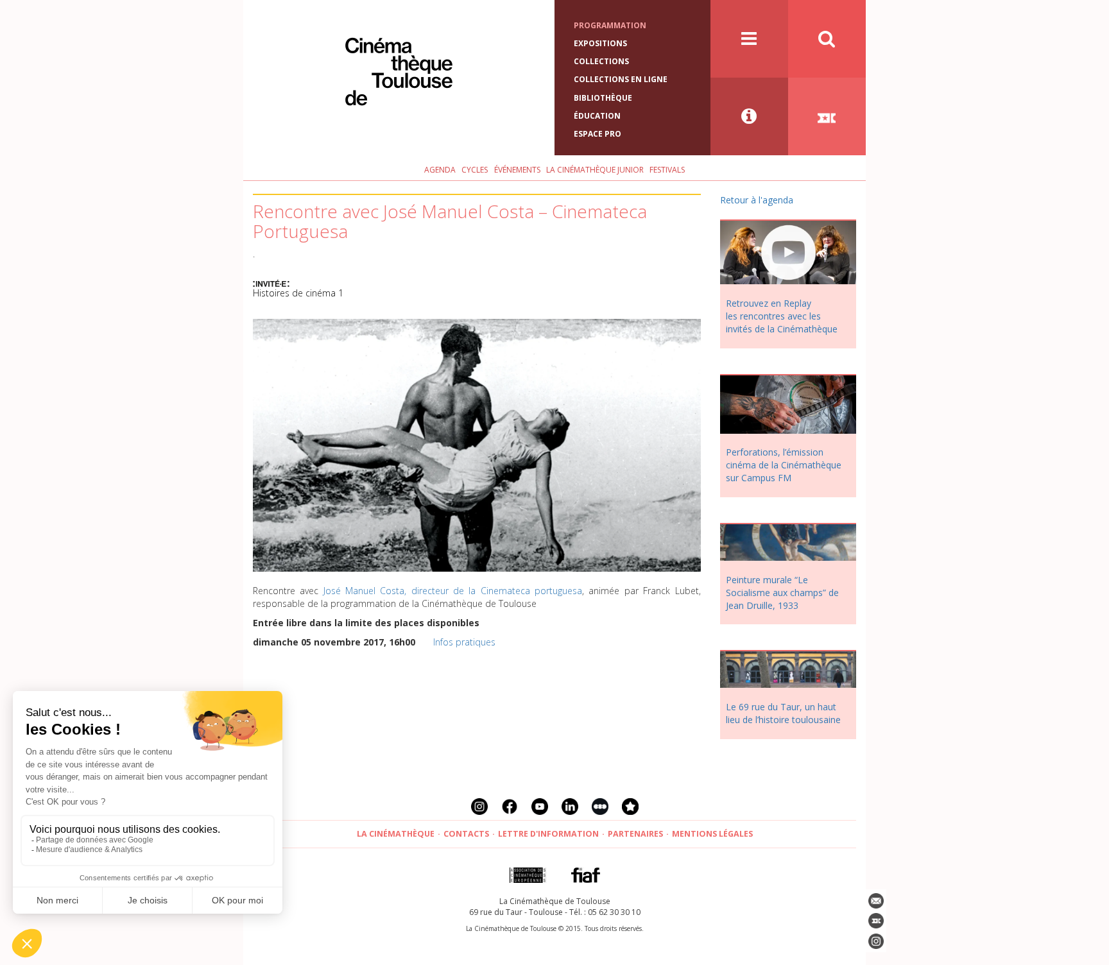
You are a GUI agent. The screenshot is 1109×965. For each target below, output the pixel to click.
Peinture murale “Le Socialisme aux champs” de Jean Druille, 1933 (782, 592)
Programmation (610, 25)
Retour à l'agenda (756, 200)
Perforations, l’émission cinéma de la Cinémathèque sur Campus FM (783, 465)
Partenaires (635, 833)
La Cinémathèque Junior (595, 169)
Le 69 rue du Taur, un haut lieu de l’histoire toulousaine (783, 713)
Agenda (440, 169)
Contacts (466, 833)
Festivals (667, 169)
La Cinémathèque (395, 833)
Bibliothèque (603, 97)
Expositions (600, 43)
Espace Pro (597, 133)
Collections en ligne (620, 79)
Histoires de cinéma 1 (298, 293)
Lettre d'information (548, 833)
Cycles (474, 169)
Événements (517, 169)
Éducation (597, 115)
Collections (601, 61)
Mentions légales (712, 833)
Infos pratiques (464, 642)
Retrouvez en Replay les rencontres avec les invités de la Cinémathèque (782, 316)
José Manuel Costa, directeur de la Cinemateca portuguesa (452, 591)
